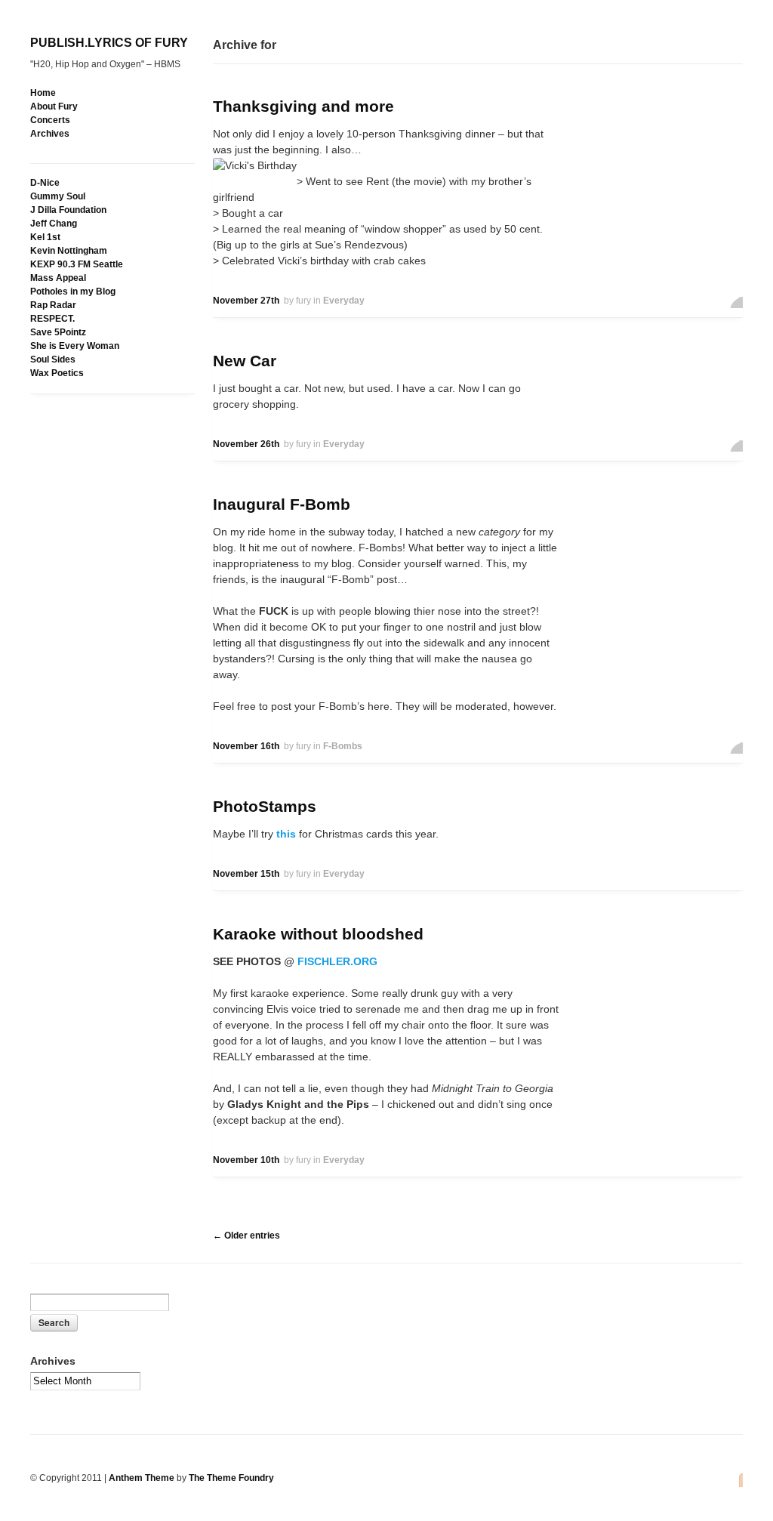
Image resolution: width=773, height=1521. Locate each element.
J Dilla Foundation (68, 210)
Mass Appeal (58, 278)
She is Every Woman (74, 346)
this (286, 834)
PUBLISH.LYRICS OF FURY (109, 42)
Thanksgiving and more (303, 106)
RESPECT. (52, 318)
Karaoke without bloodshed (318, 934)
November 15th (246, 873)
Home (43, 93)
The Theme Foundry (231, 1478)
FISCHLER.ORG (335, 961)
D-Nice (45, 182)
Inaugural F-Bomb (281, 504)
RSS (737, 1479)
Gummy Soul (57, 196)
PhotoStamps (264, 806)
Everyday (344, 300)
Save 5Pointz (58, 332)
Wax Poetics (57, 373)
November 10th (246, 1160)
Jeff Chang (53, 223)
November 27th (246, 300)
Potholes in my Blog (72, 291)
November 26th (246, 444)
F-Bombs (342, 746)
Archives (49, 133)
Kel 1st (45, 237)
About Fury (54, 106)
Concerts (50, 120)
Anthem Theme (141, 1478)
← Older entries (246, 1235)
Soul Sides (52, 359)
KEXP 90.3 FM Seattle (76, 264)
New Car (244, 360)
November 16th (246, 746)
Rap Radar (53, 305)
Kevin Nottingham (68, 250)
